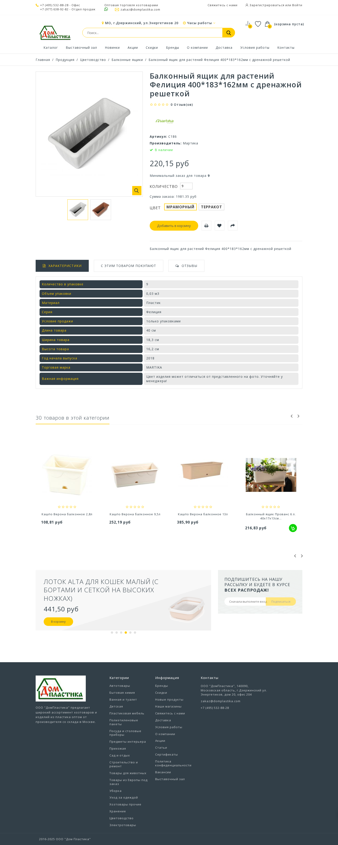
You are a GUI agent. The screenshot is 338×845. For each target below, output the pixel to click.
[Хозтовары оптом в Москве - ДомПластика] (55, 33)
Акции (133, 47)
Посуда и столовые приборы (125, 733)
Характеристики (65, 266)
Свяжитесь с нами (223, 5)
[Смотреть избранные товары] (258, 25)
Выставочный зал (81, 47)
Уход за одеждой (123, 797)
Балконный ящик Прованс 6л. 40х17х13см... (270, 516)
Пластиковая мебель (126, 713)
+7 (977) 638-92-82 (54, 9)
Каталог (50, 47)
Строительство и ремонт (123, 764)
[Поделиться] (233, 225)
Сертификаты (166, 754)
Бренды (172, 47)
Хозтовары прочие (125, 804)
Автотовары (119, 686)
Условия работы (254, 47)
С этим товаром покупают (128, 266)
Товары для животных (127, 773)
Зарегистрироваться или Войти (275, 5)
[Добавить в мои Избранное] (219, 225)
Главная (43, 59)
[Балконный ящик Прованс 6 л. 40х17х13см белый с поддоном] (203, 475)
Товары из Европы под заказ (128, 782)
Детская (116, 706)
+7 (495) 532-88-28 (54, 5)
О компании (197, 47)
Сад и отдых (119, 755)
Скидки (152, 47)
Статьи (161, 747)
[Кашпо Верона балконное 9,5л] (67, 475)
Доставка (224, 47)
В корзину (159, 613)
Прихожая (117, 748)
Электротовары (122, 825)
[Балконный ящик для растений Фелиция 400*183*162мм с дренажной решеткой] (77, 209)
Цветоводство (93, 59)
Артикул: (158, 136)
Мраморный (180, 206)
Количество (164, 186)
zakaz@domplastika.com (140, 9)
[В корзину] (225, 528)
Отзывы (189, 266)
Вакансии (163, 772)
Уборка (115, 791)
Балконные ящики (127, 59)
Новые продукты (169, 699)
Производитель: (166, 143)
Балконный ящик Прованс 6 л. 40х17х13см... (203, 516)
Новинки (112, 47)
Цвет (156, 207)
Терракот (211, 206)
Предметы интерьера (127, 741)
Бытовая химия (122, 692)
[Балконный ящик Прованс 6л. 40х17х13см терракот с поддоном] (271, 475)
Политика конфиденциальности (173, 763)
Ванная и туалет (123, 699)
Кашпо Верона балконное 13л (135, 514)
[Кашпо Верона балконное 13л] (135, 475)
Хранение (117, 811)
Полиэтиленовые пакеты (123, 722)
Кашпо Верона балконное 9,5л (67, 514)
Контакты (286, 47)
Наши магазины (168, 706)
